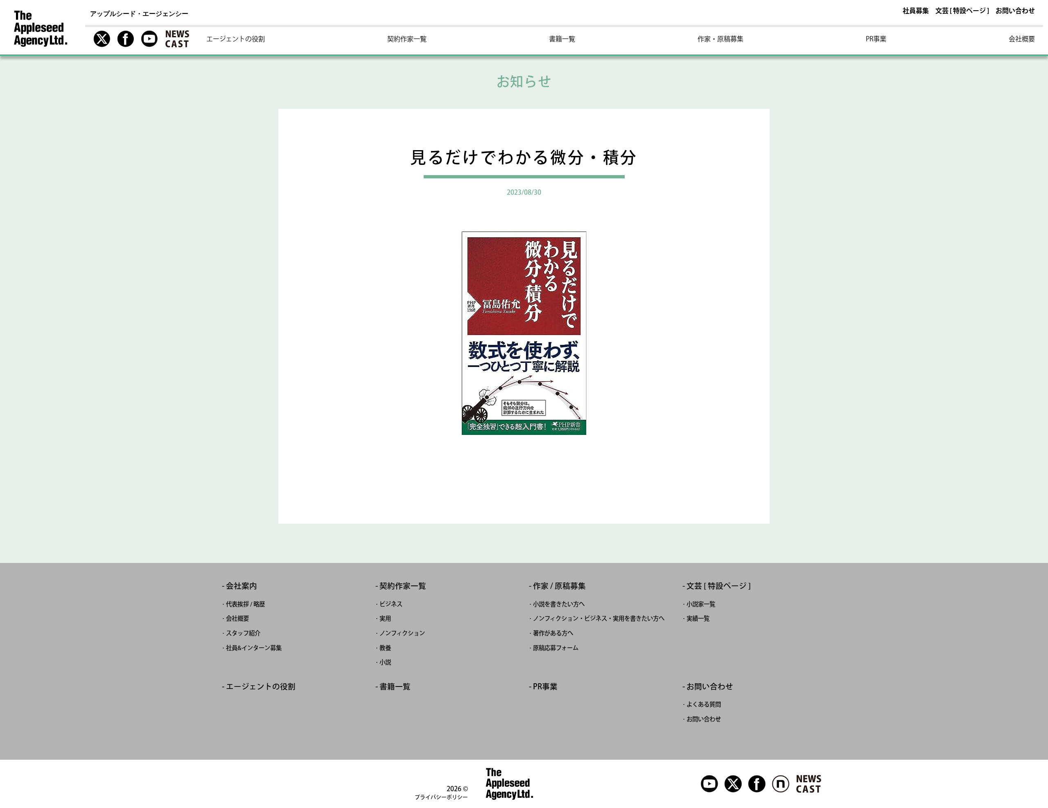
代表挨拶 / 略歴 (245, 604)
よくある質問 (704, 704)
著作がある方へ (553, 633)
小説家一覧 (701, 604)
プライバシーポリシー (441, 797)
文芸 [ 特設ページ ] (962, 11)
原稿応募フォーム (555, 648)
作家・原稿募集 (720, 39)
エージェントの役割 (235, 39)
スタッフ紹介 (243, 633)
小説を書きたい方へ (559, 604)
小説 (385, 662)
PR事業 (876, 39)
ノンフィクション (402, 633)
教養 (385, 648)
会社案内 (241, 586)
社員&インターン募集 (254, 648)
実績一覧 (698, 618)
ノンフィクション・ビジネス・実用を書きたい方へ (598, 618)
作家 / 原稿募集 (559, 586)
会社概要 (1022, 39)
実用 (385, 618)
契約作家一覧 (407, 39)
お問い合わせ (1015, 11)
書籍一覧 (562, 39)
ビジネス (390, 604)
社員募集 (916, 11)
